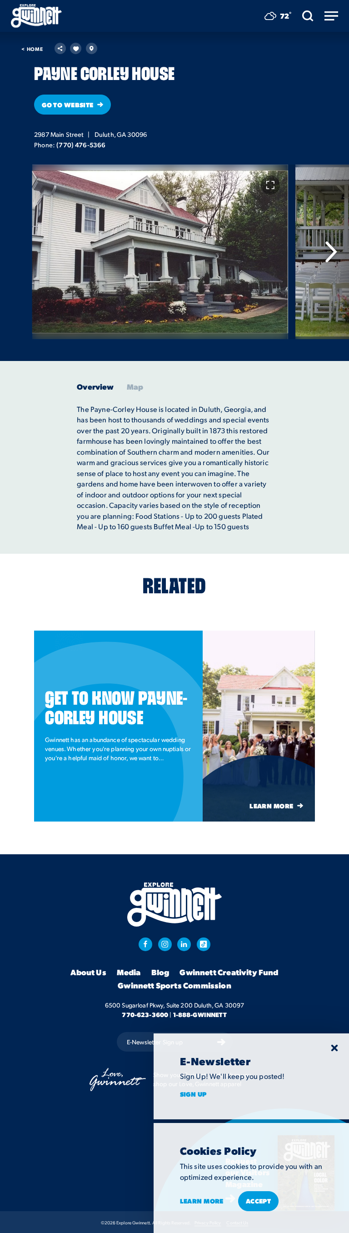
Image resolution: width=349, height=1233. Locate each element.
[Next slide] (331, 252)
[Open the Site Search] (308, 15)
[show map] (91, 48)
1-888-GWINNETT (200, 1014)
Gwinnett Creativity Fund (228, 972)
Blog (160, 972)
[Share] (60, 48)
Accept (258, 1201)
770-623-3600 (145, 1014)
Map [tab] (135, 387)
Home (32, 48)
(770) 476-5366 (80, 144)
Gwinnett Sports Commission (174, 985)
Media (129, 972)
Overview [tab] (95, 387)
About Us (88, 972)
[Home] (36, 16)
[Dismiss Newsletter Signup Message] (334, 1048)
